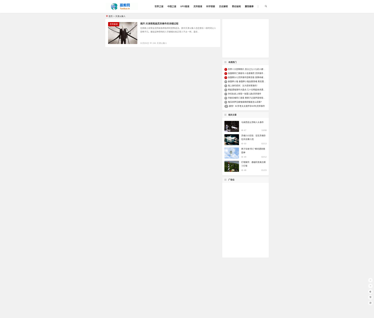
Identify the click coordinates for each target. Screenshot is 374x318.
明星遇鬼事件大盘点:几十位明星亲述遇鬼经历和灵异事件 (254, 89)
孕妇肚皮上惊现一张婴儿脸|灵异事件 (244, 94)
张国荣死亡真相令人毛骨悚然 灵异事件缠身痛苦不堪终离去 (255, 73)
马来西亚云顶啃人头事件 (252, 122)
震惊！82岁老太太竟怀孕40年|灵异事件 (247, 106)
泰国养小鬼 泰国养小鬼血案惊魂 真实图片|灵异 (249, 81)
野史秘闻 (236, 6)
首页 (111, 16)
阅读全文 (215, 42)
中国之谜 (171, 6)
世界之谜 (159, 6)
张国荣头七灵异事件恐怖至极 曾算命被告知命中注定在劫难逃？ (257, 77)
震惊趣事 (249, 6)
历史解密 (223, 6)
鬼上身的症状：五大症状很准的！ (243, 85)
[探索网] (122, 9)
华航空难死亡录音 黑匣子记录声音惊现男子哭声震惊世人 (254, 98)
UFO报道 (184, 6)
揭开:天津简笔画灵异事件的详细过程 (159, 23)
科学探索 (210, 6)
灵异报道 (197, 6)
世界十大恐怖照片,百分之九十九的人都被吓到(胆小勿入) (253, 69)
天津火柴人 (162, 43)
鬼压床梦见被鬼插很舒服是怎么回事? (245, 102)
